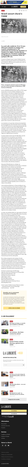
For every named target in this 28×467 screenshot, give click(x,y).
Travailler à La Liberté (5, 434)
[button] (2, 6)
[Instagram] (5, 446)
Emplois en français (5, 436)
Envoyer (22, 364)
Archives (3, 438)
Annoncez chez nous (5, 425)
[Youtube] (8, 446)
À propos (3, 427)
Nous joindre (4, 423)
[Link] (26, 10)
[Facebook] (2, 446)
